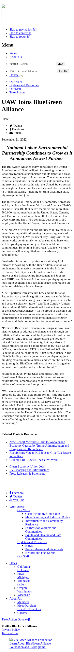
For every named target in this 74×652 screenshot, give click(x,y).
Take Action (17, 92)
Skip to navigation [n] (23, 29)
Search (13, 63)
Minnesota (23, 580)
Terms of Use (10, 633)
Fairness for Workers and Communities (40, 529)
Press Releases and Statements (44, 549)
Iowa (20, 573)
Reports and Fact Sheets (40, 552)
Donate (14, 75)
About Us (15, 57)
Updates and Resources (24, 85)
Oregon (22, 588)
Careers (22, 612)
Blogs (29, 545)
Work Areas (16, 506)
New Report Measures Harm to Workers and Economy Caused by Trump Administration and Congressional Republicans (39, 445)
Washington (24, 591)
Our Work (15, 81)
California (23, 566)
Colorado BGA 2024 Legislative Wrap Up (35, 459)
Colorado (23, 570)
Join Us (14, 71)
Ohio (20, 584)
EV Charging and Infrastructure (29, 470)
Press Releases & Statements (27, 473)
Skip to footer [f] (19, 36)
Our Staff (15, 88)
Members (23, 602)
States (13, 53)
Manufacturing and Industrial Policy (47, 517)
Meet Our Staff (26, 605)
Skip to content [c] (20, 33)
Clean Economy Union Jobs (27, 466)
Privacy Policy (11, 629)
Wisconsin (23, 595)
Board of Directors (29, 609)
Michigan (23, 577)
